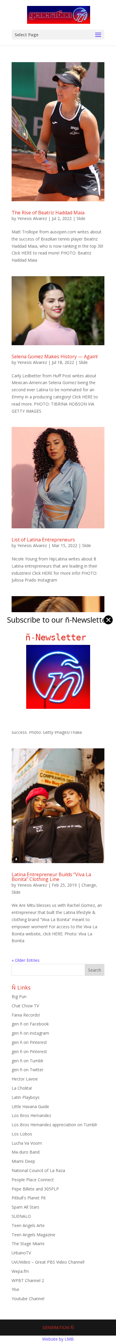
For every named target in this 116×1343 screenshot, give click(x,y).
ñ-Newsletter (58, 637)
